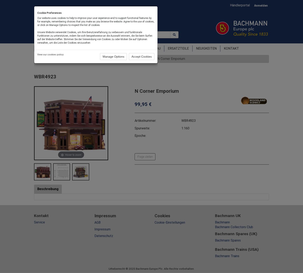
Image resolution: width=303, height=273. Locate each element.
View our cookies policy (50, 54)
